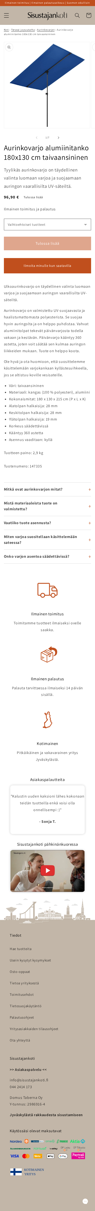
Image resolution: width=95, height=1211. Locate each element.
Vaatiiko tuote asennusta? (27, 522)
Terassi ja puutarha (23, 29)
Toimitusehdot (22, 994)
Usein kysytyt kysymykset (30, 960)
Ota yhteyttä (20, 1040)
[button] (6, 15)
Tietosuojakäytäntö (25, 1006)
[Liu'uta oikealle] (58, 137)
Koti (6, 29)
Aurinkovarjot (46, 29)
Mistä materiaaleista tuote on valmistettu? (30, 506)
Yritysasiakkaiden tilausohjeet (34, 1028)
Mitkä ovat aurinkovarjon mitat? (33, 489)
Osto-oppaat (20, 971)
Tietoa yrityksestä (24, 983)
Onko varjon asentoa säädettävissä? (36, 556)
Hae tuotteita (20, 948)
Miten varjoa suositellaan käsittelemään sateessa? (40, 539)
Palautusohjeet (22, 1017)
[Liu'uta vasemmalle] (36, 137)
